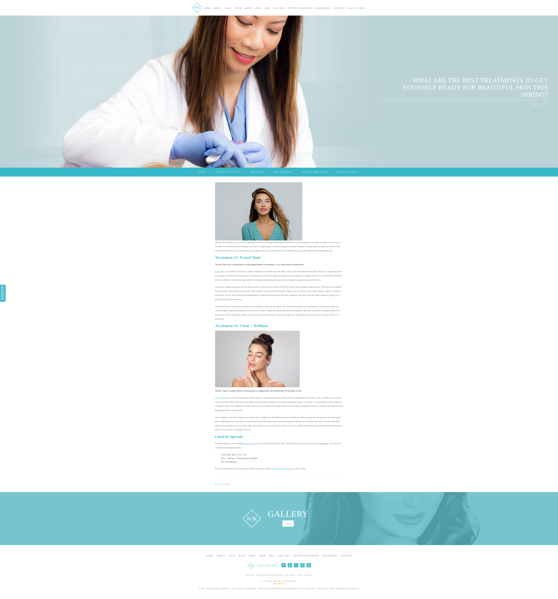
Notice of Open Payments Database (338, 588)
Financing (257, 172)
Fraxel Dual (220, 271)
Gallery (279, 8)
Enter (288, 523)
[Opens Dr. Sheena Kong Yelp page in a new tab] (309, 565)
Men (267, 8)
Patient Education (300, 8)
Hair (258, 8)
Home (207, 8)
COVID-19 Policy (348, 172)
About (217, 8)
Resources (322, 8)
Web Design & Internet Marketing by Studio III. (286, 588)
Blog (202, 172)
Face (228, 8)
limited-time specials (251, 443)
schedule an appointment (282, 469)
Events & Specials (228, 172)
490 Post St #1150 (270, 575)
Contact (339, 8)
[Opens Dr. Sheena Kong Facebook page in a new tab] (283, 565)
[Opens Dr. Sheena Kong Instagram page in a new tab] (302, 565)
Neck (238, 8)
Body (248, 8)
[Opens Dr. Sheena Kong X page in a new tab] (296, 565)
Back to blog (222, 484)
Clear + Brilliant (222, 398)
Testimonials (282, 172)
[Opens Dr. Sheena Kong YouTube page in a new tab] (290, 565)
